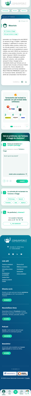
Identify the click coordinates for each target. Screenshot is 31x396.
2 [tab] (14, 126)
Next (27, 126)
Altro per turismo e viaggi (10, 34)
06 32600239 (16, 223)
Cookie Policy (5, 277)
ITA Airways (11, 199)
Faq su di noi (20, 264)
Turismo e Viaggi (10, 31)
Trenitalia (8, 202)
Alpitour (23, 202)
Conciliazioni (20, 269)
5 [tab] (20, 126)
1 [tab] (11, 126)
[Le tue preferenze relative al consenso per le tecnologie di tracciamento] (28, 393)
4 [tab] (18, 126)
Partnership (20, 271)
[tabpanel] (15, 107)
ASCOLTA (7, 336)
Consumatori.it (15, 3)
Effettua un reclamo (22, 266)
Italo (16, 202)
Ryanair (21, 199)
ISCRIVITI (7, 300)
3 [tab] (16, 126)
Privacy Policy (6, 266)
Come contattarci (21, 273)
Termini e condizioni (7, 264)
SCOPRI (6, 319)
